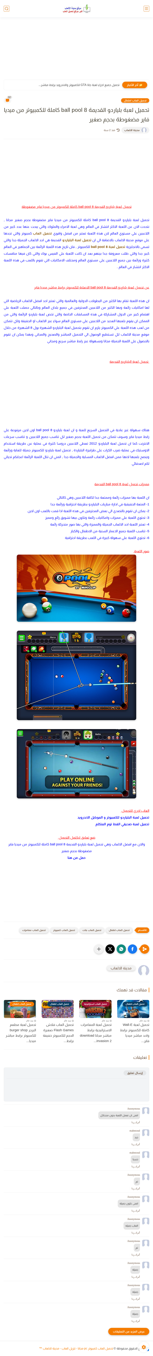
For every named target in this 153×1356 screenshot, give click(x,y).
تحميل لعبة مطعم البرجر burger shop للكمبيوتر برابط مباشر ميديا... (21, 1033)
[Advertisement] (76, 51)
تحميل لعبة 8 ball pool (108, 247)
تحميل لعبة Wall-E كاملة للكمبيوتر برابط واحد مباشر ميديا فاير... (134, 1033)
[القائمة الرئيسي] (146, 9)
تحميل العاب (42, 233)
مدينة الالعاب (132, 130)
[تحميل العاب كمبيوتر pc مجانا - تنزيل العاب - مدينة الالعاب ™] (76, 8)
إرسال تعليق (135, 1073)
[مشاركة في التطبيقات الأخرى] (99, 949)
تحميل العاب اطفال (135, 100)
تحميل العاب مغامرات (34, 930)
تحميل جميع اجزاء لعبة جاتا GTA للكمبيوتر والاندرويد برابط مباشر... (79, 84)
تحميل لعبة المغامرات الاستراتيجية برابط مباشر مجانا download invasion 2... (96, 1033)
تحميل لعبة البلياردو (76, 240)
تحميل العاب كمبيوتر (64, 930)
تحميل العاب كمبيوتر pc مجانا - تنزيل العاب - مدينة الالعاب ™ (76, 1348)
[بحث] (6, 9)
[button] (132, 949)
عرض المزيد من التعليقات (129, 1331)
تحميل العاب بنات (91, 930)
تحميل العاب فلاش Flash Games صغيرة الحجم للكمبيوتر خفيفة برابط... (58, 1033)
